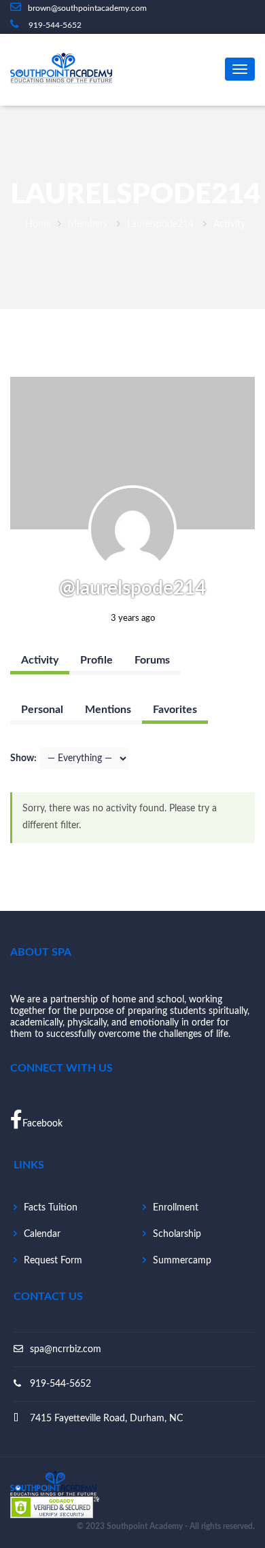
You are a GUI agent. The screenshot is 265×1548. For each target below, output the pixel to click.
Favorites (175, 709)
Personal (42, 709)
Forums (152, 660)
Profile (96, 660)
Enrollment (175, 1208)
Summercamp (182, 1260)
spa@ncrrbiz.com (65, 1349)
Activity (39, 660)
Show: (23, 758)
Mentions (108, 709)
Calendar (42, 1234)
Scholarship (177, 1234)
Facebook (42, 1123)
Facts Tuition (50, 1208)
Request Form (53, 1260)
